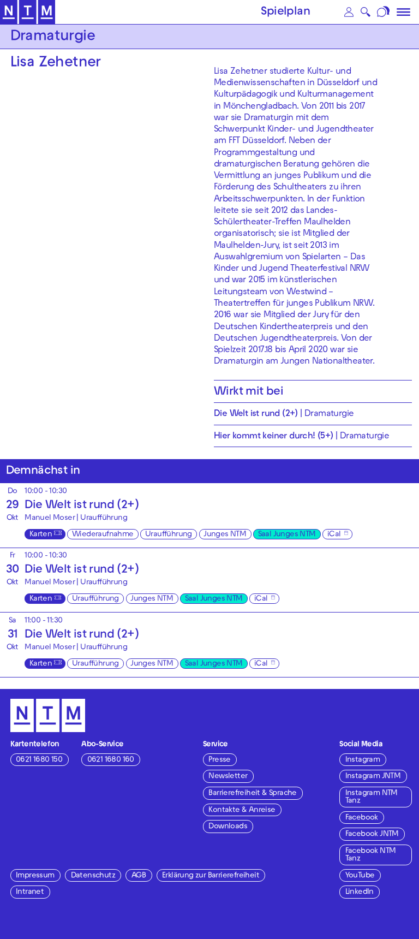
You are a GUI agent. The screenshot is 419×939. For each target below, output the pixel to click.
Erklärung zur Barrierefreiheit (210, 875)
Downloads (227, 826)
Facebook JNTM (372, 834)
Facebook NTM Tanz (370, 855)
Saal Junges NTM (287, 534)
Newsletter (227, 776)
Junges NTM (224, 534)
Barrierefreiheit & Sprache (252, 793)
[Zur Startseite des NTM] (27, 12)
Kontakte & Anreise (241, 810)
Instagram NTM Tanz (371, 797)
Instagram (362, 760)
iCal (334, 534)
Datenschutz (93, 875)
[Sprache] (384, 12)
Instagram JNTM (373, 776)
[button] (349, 12)
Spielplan (285, 12)
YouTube (360, 875)
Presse (219, 760)
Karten (40, 534)
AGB (138, 875)
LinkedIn (359, 892)
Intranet (30, 892)
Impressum (35, 875)
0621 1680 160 (110, 760)
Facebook (361, 818)
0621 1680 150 (39, 760)
